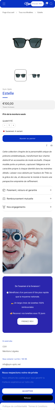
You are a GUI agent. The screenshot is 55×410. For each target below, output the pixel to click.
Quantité (8, 121)
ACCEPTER (27, 391)
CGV (5, 346)
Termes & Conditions (37, 406)
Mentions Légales (11, 351)
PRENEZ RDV (28, 321)
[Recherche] (51, 3)
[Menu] (4, 3)
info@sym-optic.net (12, 364)
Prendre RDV (37, 4)
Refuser (27, 398)
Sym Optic (7, 89)
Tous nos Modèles (26, 12)
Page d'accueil (8, 12)
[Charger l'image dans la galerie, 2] (34, 75)
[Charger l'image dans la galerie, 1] (21, 75)
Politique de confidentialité (15, 406)
